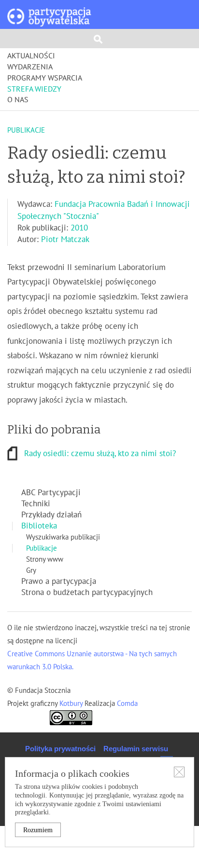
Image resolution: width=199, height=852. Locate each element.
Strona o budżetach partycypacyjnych (87, 592)
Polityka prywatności (60, 748)
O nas (17, 99)
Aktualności (31, 56)
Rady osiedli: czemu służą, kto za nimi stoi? (100, 454)
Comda (126, 703)
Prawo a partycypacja (58, 581)
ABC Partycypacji (51, 492)
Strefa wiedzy (34, 89)
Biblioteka (39, 526)
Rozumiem (38, 830)
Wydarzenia (30, 67)
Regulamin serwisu (135, 748)
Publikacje (41, 548)
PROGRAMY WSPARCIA (44, 78)
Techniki (35, 504)
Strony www (44, 559)
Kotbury (72, 703)
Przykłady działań (51, 515)
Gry (31, 570)
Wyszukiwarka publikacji (63, 537)
